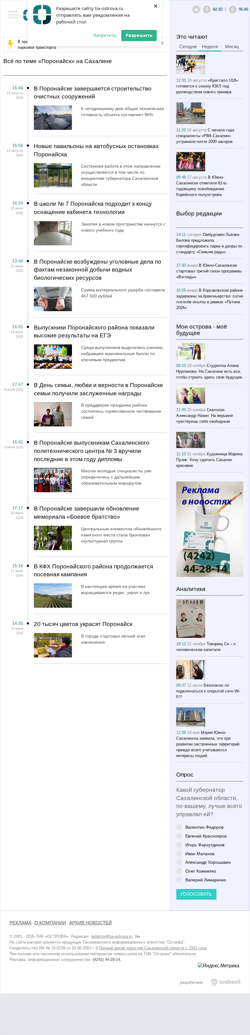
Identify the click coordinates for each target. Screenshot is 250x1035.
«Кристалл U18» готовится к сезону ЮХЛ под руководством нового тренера (207, 86)
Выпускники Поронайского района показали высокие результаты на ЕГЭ (94, 331)
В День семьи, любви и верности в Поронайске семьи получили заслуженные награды (98, 389)
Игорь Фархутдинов (204, 844)
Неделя (210, 46)
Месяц (232, 46)
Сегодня (188, 46)
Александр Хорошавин (208, 862)
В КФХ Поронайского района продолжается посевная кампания (93, 570)
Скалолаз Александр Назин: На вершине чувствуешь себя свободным (204, 415)
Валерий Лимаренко (205, 879)
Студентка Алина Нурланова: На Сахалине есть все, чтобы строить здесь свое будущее (209, 371)
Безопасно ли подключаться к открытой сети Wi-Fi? (208, 691)
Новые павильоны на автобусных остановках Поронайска (96, 150)
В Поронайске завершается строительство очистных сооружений (93, 92)
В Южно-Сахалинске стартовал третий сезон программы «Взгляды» (209, 271)
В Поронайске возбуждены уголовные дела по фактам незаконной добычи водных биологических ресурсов (97, 269)
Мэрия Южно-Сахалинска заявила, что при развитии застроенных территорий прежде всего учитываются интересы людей (207, 744)
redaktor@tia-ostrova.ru (111, 936)
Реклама (20, 922)
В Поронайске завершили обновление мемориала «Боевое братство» (86, 512)
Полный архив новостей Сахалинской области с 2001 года (153, 948)
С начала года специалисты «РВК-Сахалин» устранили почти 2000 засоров (205, 136)
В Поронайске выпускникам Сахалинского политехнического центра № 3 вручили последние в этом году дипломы (91, 450)
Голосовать (196, 894)
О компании (50, 922)
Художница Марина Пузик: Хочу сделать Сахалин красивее (209, 460)
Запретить (104, 35)
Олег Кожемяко (200, 871)
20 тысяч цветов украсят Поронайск (83, 624)
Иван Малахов (199, 853)
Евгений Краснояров (206, 836)
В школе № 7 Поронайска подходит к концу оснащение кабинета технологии (93, 208)
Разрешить (139, 35)
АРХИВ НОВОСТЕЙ (90, 922)
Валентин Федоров (204, 827)
